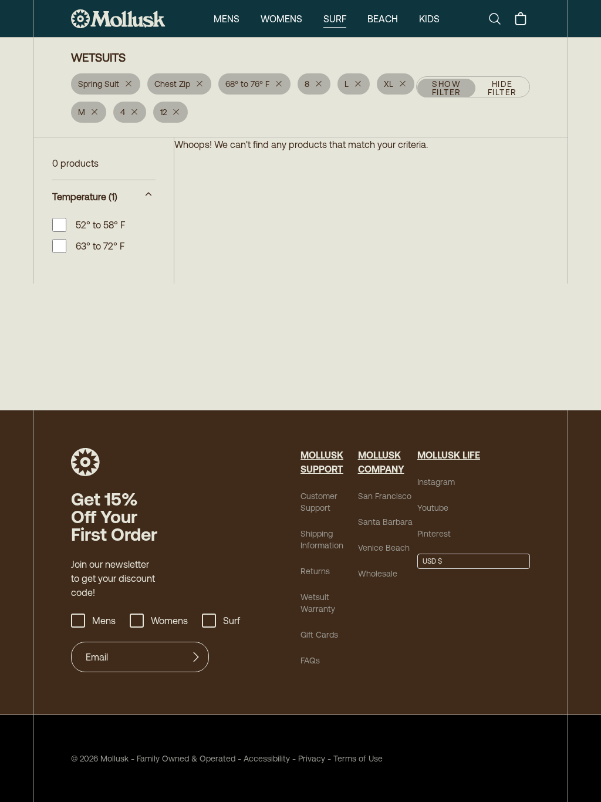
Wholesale (377, 573)
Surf (334, 19)
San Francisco (384, 496)
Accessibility (262, 758)
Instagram (436, 482)
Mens (226, 19)
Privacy (311, 758)
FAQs (310, 660)
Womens (281, 19)
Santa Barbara (385, 522)
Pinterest (434, 533)
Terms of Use (358, 758)
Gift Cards (319, 634)
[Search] (499, 19)
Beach (382, 19)
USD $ (432, 561)
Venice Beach (384, 547)
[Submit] (196, 657)
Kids (429, 19)
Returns (315, 571)
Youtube (432, 508)
